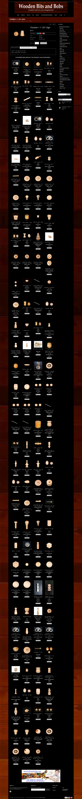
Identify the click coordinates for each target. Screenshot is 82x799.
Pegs (60, 73)
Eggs (60, 54)
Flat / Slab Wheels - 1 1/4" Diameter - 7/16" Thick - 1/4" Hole (49, 617)
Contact (37, 15)
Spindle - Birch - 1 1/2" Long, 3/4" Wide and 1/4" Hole (49, 597)
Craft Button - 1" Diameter (38, 69)
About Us (28, 15)
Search (59, 91)
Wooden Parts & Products (16, 21)
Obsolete (61, 71)
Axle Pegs (61, 28)
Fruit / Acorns (62, 59)
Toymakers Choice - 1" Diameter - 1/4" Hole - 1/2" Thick (27, 509)
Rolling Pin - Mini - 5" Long (38, 86)
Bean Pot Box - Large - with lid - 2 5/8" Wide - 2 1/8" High (49, 352)
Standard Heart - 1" (26, 330)
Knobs (61, 66)
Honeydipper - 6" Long (38, 652)
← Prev (50, 24)
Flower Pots (62, 58)
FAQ (33, 15)
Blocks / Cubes (62, 31)
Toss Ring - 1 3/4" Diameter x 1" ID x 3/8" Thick (49, 143)
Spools (61, 83)
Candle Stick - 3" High (16, 697)
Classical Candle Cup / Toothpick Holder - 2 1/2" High (49, 677)
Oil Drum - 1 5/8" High (49, 528)
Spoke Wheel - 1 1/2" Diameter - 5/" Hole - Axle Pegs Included (49, 738)
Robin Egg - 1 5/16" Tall (38, 143)
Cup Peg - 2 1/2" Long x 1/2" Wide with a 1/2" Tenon (38, 597)
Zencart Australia (42, 797)
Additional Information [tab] (25, 47)
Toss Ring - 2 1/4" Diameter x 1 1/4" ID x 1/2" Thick (38, 634)
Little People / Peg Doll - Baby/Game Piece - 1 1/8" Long (49, 331)
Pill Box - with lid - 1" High (27, 222)
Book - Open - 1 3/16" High (38, 349)
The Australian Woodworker (46, 15)
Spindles (61, 81)
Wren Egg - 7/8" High (49, 308)
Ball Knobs (62, 30)
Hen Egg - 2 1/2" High (49, 467)
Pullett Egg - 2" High (49, 123)
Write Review (32, 33)
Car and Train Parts (63, 40)
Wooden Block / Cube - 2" (15, 570)
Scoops (61, 76)
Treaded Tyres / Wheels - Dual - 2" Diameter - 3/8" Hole (49, 489)
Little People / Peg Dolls (64, 68)
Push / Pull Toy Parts (64, 74)
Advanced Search (61, 95)
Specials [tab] (64, 99)
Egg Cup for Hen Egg (27, 616)
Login (56, 15)
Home (18, 15)
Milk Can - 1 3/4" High (16, 551)
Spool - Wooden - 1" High (27, 86)
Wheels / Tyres (62, 88)
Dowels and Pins (63, 53)
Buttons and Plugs (63, 35)
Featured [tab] (60, 99)
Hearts (61, 64)
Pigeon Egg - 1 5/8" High (27, 694)
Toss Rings (62, 86)
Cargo (61, 41)
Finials (61, 56)
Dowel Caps (62, 51)
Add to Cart (16, 73)
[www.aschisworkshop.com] (41, 775)
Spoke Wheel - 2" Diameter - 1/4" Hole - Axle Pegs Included (49, 372)
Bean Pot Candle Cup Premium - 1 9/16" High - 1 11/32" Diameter (49, 430)
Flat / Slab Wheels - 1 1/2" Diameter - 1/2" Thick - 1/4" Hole (38, 758)
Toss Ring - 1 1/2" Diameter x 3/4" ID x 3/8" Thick (15, 634)
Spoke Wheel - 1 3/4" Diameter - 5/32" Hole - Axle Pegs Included (16, 758)
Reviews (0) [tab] (34, 47)
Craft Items (62, 49)
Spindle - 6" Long (38, 100)
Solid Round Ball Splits (64, 78)
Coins (61, 48)
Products (23, 15)
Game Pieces (62, 61)
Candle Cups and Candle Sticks (64, 37)
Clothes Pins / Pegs (63, 46)
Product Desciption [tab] (15, 47)
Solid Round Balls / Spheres (65, 79)
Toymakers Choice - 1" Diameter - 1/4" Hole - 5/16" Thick (16, 311)
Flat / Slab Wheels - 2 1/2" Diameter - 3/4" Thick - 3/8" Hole (27, 657)
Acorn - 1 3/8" (26, 715)
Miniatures (62, 69)
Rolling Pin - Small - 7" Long (49, 86)
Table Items (22, 21)
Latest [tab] (69, 99)
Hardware (61, 63)
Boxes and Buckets (63, 33)
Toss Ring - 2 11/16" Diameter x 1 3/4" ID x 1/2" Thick (49, 634)
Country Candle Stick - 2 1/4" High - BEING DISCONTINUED (38, 372)
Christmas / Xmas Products (65, 43)
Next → (54, 24)
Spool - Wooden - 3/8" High (49, 68)
